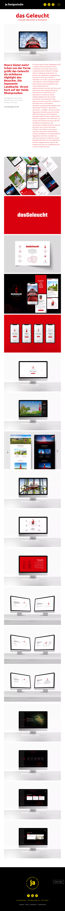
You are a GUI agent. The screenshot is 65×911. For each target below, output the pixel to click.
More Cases (58, 882)
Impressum (33, 904)
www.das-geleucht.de (11, 107)
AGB (27, 904)
